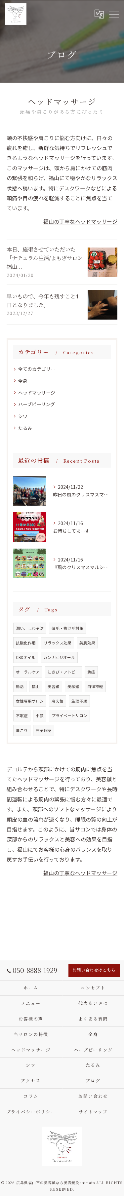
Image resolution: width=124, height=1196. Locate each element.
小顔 (40, 715)
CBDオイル (25, 657)
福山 (36, 686)
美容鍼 (54, 686)
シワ (22, 416)
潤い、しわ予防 (30, 628)
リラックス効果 (57, 642)
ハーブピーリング (36, 404)
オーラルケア (28, 672)
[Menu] (113, 14)
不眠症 (22, 715)
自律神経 (95, 686)
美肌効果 (87, 642)
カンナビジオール (59, 657)
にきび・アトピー (63, 672)
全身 (22, 380)
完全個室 (44, 730)
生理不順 (79, 701)
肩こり (22, 730)
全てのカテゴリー (36, 369)
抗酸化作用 (26, 642)
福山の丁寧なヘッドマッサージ (80, 221)
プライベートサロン (69, 715)
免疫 (91, 672)
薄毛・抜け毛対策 (67, 628)
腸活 (20, 686)
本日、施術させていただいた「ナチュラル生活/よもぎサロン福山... (45, 258)
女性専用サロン (30, 701)
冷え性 (57, 701)
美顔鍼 (73, 686)
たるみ (25, 428)
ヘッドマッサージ (36, 392)
